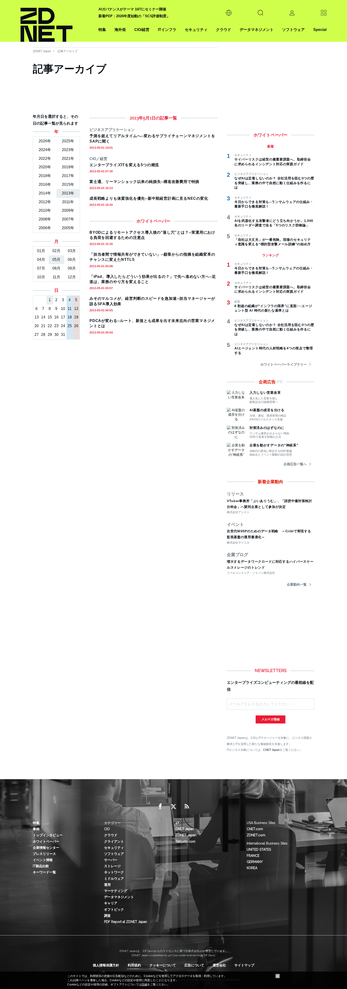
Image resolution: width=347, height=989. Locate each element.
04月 (41, 260)
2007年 (68, 219)
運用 (107, 885)
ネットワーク (114, 872)
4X (177, 823)
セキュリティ (196, 30)
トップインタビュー (48, 835)
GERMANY (255, 862)
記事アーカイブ (67, 51)
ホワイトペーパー (46, 841)
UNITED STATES (259, 849)
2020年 (45, 167)
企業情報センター (46, 848)
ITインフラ (167, 30)
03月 (72, 251)
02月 (56, 251)
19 (76, 317)
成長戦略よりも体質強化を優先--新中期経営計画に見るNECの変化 (148, 198)
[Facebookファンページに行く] (160, 806)
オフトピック (114, 909)
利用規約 (134, 965)
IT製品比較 (41, 866)
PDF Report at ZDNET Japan (125, 922)
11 (70, 309)
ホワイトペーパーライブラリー (283, 364)
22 (50, 326)
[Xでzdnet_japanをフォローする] (173, 806)
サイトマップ (244, 965)
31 (63, 335)
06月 (72, 260)
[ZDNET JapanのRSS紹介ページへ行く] (186, 806)
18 (70, 317)
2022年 (45, 158)
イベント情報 (43, 860)
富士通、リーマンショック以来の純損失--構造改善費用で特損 (144, 182)
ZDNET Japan (42, 51)
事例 (36, 829)
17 (63, 317)
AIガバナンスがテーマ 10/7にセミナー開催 (132, 9)
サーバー (110, 860)
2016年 (45, 184)
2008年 (45, 219)
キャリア (110, 903)
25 (70, 326)
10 (63, 309)
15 (50, 317)
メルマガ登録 (270, 719)
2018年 (45, 176)
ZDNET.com (256, 835)
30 (56, 335)
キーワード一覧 (44, 872)
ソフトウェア (293, 30)
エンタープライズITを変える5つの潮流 (124, 165)
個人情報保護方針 (106, 965)
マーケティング (115, 891)
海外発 (120, 30)
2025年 (68, 141)
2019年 (68, 167)
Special (319, 30)
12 (76, 309)
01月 (41, 251)
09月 (72, 268)
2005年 (68, 228)
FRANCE (253, 856)
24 (63, 326)
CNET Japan (271, 749)
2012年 (45, 202)
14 (43, 317)
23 (56, 326)
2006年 (45, 228)
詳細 (144, 984)
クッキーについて (162, 965)
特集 (102, 30)
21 (43, 326)
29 (50, 335)
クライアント (114, 841)
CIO (107, 829)
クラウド (223, 30)
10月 (41, 277)
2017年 (68, 176)
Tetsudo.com (185, 841)
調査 (107, 915)
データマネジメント (257, 30)
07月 (41, 268)
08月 (56, 268)
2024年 (45, 150)
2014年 (45, 193)
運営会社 (219, 965)
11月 (56, 277)
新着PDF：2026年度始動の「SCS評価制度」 (134, 16)
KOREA (252, 868)
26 (76, 326)
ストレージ (112, 866)
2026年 (45, 141)
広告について (194, 965)
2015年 (68, 184)
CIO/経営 (141, 30)
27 (36, 335)
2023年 (68, 150)
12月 (72, 277)
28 (43, 335)
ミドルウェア (114, 878)
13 (36, 317)
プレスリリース (44, 854)
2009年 (68, 210)
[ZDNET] (57, 21)
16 (56, 317)
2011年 (68, 202)
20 (36, 326)
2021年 (68, 158)
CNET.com (255, 829)
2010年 (45, 210)
